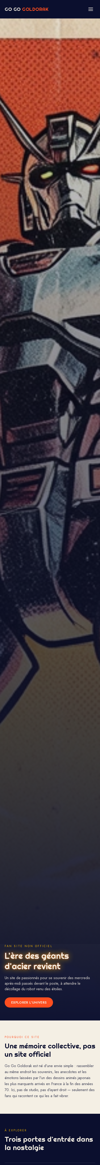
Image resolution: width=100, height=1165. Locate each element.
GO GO (26, 9)
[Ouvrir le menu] (90, 9)
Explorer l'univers (29, 1002)
